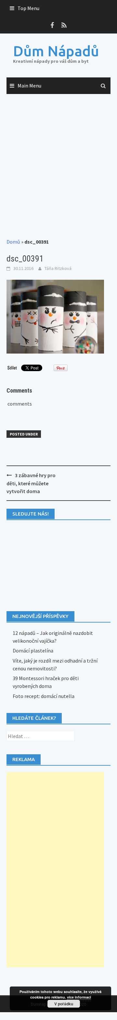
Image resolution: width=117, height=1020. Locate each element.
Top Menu (28, 8)
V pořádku (63, 1004)
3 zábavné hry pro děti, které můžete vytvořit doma (31, 483)
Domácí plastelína (33, 650)
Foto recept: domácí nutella (43, 696)
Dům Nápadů (56, 51)
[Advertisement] (58, 166)
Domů (13, 241)
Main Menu (29, 85)
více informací (79, 997)
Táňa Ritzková (58, 268)
